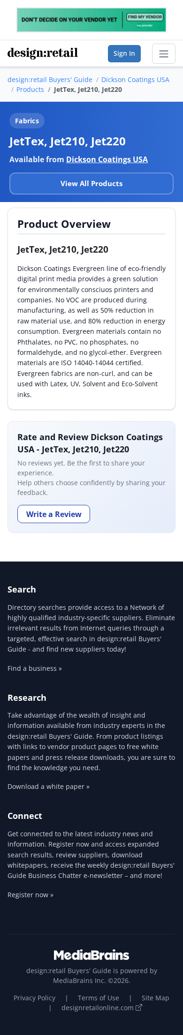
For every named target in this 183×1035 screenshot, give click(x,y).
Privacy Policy (34, 997)
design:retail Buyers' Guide (50, 79)
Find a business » (35, 668)
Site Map (155, 997)
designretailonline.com (98, 1007)
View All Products (91, 183)
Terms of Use (98, 997)
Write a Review (54, 514)
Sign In (124, 53)
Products (30, 89)
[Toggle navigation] (163, 54)
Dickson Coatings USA (135, 79)
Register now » (30, 894)
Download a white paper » (49, 786)
